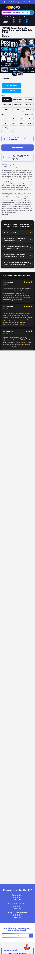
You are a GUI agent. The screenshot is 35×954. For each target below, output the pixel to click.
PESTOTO (17, 147)
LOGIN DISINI (11, 91)
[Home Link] (13, 7)
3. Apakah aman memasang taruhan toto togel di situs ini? (16, 247)
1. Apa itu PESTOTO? (11, 232)
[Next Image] (31, 58)
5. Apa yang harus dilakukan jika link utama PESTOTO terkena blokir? (16, 263)
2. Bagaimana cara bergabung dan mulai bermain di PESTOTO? (15, 239)
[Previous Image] (3, 58)
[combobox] (16, 12)
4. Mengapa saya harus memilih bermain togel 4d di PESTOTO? (14, 255)
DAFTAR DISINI (12, 85)
